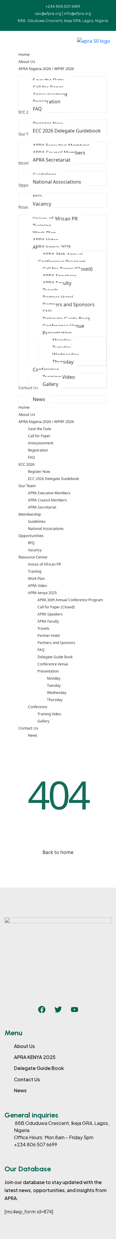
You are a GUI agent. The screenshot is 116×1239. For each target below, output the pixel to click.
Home (23, 407)
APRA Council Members (47, 500)
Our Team (27, 485)
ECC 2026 (26, 464)
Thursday (54, 699)
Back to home (58, 852)
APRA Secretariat (42, 507)
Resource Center (33, 557)
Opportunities (30, 535)
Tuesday (54, 685)
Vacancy (35, 550)
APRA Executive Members (49, 492)
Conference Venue (52, 664)
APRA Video (37, 585)
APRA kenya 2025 (42, 592)
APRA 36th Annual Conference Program (70, 599)
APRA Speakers (50, 614)
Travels (43, 628)
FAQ (31, 457)
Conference (37, 706)
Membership (29, 514)
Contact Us (28, 728)
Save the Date (39, 428)
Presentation (48, 671)
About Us (26, 414)
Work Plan (36, 578)
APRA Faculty (48, 621)
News (32, 735)
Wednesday (56, 692)
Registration (38, 450)
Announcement (40, 443)
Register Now (39, 471)
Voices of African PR (44, 564)
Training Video (49, 713)
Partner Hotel (48, 635)
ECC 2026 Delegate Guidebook (53, 478)
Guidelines (37, 521)
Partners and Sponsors (56, 642)
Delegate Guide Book (55, 656)
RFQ (31, 542)
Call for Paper (39, 435)
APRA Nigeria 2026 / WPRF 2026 (46, 421)
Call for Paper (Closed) (56, 607)
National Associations (46, 528)
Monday (53, 678)
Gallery (43, 721)
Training (34, 571)
